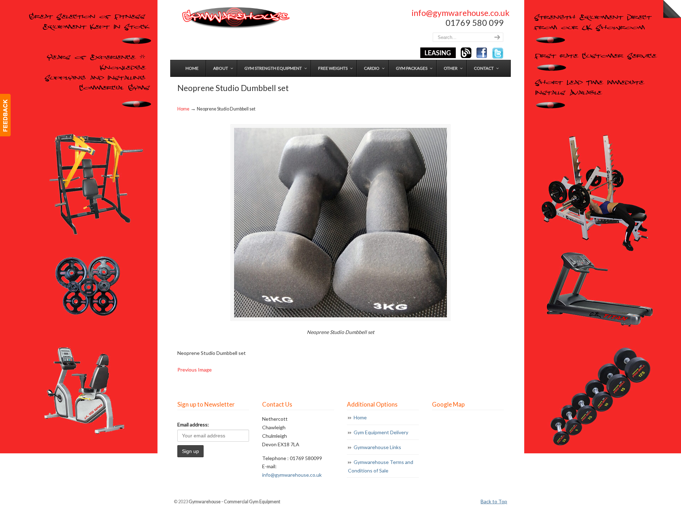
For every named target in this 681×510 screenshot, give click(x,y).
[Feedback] (5, 115)
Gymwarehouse (235, 18)
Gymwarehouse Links (377, 447)
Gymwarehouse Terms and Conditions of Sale (380, 466)
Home (183, 109)
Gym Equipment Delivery (381, 432)
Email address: (193, 424)
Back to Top (494, 501)
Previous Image (194, 370)
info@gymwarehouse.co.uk (460, 13)
